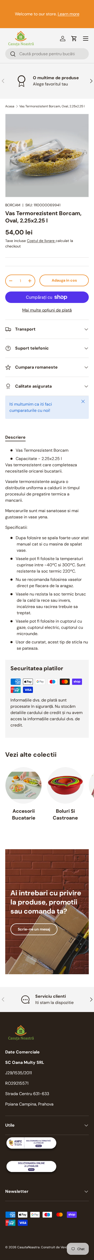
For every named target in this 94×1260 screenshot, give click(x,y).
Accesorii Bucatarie (23, 814)
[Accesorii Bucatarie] (23, 785)
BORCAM (12, 205)
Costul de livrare (41, 240)
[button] (74, 38)
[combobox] (47, 53)
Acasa (9, 106)
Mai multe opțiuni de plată (47, 310)
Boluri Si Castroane (65, 814)
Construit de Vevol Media (59, 1247)
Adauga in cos (64, 280)
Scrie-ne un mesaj (34, 929)
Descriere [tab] (15, 437)
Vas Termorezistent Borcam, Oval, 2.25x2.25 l (52, 106)
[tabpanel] (47, 549)
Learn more (68, 14)
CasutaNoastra (28, 1247)
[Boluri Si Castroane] (65, 785)
